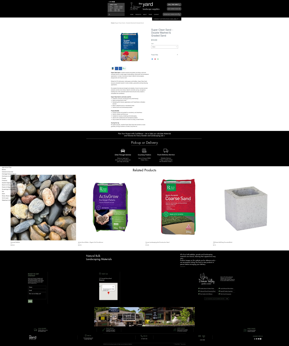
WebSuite (130, 344)
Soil (3, 191)
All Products (5, 165)
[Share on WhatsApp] (158, 59)
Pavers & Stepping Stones (9, 187)
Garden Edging (6, 182)
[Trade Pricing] (103, 330)
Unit (152, 43)
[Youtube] (112, 1)
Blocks (4, 169)
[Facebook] (110, 1)
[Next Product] (280, 207)
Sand (3, 193)
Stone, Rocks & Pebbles (9, 196)
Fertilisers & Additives (8, 176)
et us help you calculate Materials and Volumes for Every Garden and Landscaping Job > (147, 134)
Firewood (4, 180)
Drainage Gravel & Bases (9, 174)
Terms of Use (183, 344)
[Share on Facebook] (152, 59)
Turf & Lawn (5, 198)
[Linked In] (114, 1)
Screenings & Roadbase (9, 189)
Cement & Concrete (7, 172)
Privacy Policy (177, 344)
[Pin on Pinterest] (155, 59)
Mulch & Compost (7, 185)
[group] (144, 210)
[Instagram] (109, 1)
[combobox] (164, 47)
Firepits (4, 178)
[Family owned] (245, 330)
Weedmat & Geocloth (8, 200)
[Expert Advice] (175, 330)
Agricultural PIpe (6, 167)
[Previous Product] (8, 207)
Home (112, 23)
